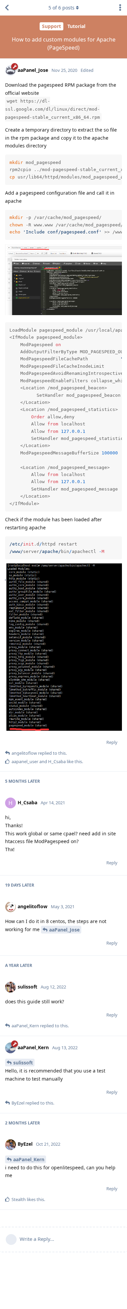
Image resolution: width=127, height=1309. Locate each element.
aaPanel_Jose (64, 929)
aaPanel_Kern (28, 1159)
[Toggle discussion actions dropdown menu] (120, 8)
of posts (61, 7)
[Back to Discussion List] (7, 8)
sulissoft (23, 1062)
